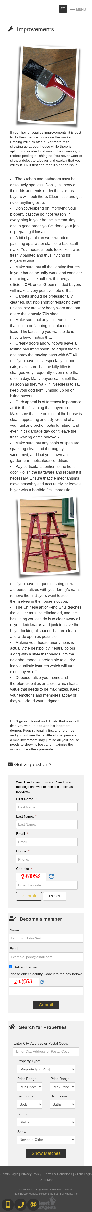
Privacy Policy (31, 1174)
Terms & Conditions (58, 1174)
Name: (15, 930)
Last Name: (26, 816)
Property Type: (28, 1061)
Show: (22, 1132)
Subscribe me (25, 967)
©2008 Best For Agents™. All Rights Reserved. (46, 1189)
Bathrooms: (59, 1096)
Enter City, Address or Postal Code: (41, 1043)
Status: (22, 1114)
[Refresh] (50, 877)
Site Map (46, 1180)
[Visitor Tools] (63, 9)
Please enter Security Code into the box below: (46, 974)
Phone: (22, 851)
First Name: (26, 799)
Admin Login (9, 1174)
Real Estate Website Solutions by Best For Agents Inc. (46, 1193)
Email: (22, 834)
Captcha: (24, 869)
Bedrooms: (25, 1096)
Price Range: (27, 1079)
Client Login (83, 1174)
